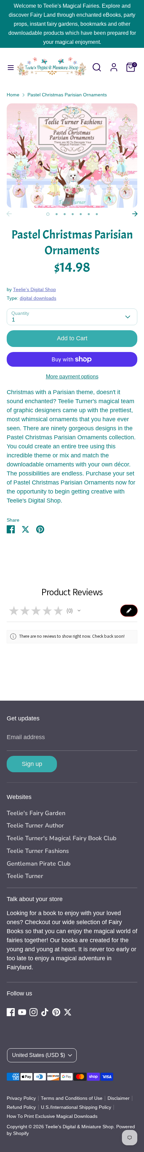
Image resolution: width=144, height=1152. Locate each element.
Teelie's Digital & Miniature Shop (79, 1126)
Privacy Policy (21, 1098)
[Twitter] (68, 1012)
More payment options (72, 376)
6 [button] (89, 214)
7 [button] (97, 214)
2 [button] (57, 214)
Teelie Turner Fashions (38, 851)
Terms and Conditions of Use (71, 1098)
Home (13, 94)
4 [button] (73, 214)
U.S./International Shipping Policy (76, 1107)
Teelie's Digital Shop (34, 289)
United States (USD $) (38, 1055)
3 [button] (65, 214)
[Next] (135, 213)
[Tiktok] (45, 1012)
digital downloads (38, 298)
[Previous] (9, 213)
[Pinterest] (56, 1012)
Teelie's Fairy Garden (36, 813)
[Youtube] (22, 1012)
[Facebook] (11, 1012)
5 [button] (81, 214)
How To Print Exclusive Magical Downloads (52, 1116)
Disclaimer (118, 1098)
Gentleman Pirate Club (39, 864)
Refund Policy (21, 1107)
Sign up (32, 764)
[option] (72, 155)
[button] (79, 611)
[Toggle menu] (8, 67)
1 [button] (48, 214)
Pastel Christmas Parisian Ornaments (67, 94)
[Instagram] (33, 1012)
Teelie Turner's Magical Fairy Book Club (62, 838)
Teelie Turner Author (35, 825)
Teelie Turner (25, 876)
